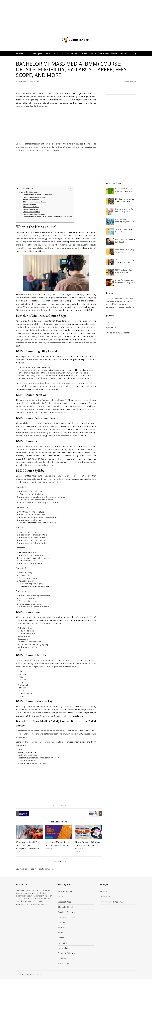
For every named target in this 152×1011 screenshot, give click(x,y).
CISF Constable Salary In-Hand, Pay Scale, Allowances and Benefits (125, 271)
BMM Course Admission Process (35, 202)
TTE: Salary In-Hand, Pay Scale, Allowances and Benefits (124, 261)
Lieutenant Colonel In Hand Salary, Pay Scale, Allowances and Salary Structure (124, 190)
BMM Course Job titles (31, 212)
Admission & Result (108, 54)
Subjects (62, 958)
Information (63, 948)
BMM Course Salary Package (34, 214)
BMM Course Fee (29, 204)
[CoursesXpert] (76, 40)
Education (62, 927)
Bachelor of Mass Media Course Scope (37, 195)
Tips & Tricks (63, 963)
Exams (93, 54)
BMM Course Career (30, 209)
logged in (32, 869)
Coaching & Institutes (77, 54)
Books (124, 54)
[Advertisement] (67, 15)
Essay (60, 933)
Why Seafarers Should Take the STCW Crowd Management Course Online (28, 845)
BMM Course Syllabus (31, 207)
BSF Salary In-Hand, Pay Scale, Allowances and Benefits (124, 200)
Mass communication (29, 147)
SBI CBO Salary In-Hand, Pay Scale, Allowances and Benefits (125, 230)
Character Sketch (66, 907)
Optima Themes (35, 975)
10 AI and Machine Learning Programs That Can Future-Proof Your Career (124, 220)
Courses (19, 54)
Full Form (62, 943)
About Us (110, 323)
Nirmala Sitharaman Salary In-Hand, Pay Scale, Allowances (125, 210)
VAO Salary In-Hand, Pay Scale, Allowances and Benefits (124, 251)
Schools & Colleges (54, 54)
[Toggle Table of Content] (69, 189)
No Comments (59, 805)
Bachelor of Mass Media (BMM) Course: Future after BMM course (47, 217)
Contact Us (111, 328)
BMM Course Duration (31, 199)
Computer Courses (66, 917)
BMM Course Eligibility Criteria (34, 197)
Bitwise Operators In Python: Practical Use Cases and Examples (87, 845)
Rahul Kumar (22, 81)
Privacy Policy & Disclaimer (118, 333)
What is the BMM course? (29, 192)
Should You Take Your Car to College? (125, 241)
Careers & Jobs (35, 54)
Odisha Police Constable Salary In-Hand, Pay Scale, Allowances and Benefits (125, 281)
